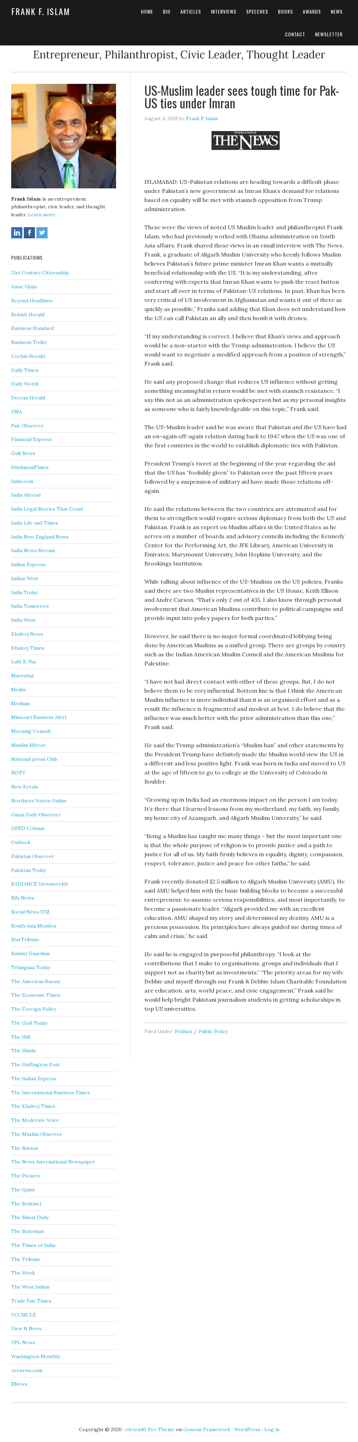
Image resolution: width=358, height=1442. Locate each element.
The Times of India (33, 1245)
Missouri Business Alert (39, 717)
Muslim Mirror (28, 745)
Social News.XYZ (30, 912)
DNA (16, 412)
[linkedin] (16, 232)
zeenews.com (26, 1370)
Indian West (24, 578)
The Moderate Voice (35, 1120)
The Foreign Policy (33, 1009)
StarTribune (25, 939)
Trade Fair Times (31, 1301)
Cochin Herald (28, 356)
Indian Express (28, 564)
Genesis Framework (206, 1429)
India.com (22, 481)
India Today (24, 592)
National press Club (34, 759)
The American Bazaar (36, 981)
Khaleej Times (27, 648)
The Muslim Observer (36, 1134)
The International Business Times (50, 1092)
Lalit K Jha (23, 661)
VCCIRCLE (23, 1315)
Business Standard (32, 328)
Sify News (22, 898)
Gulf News (23, 453)
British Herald (27, 314)
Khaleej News (27, 634)
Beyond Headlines (31, 300)
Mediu (18, 689)
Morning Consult (31, 731)
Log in (271, 1429)
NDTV (18, 773)
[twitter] (42, 232)
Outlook (20, 842)
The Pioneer (26, 1176)
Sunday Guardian (30, 953)
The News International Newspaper (53, 1162)
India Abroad (26, 495)
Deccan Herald (28, 398)
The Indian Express (33, 1078)
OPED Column (27, 828)
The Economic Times (35, 995)
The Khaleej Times (33, 1106)
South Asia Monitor (34, 926)
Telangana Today (30, 967)
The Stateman (27, 1231)
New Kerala (24, 787)
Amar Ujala (24, 286)
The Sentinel (26, 1204)
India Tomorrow (30, 606)
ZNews (19, 1384)
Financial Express (31, 439)
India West (23, 620)
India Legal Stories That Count (47, 509)
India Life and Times (34, 523)
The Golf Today (29, 1023)
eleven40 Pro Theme (150, 1429)
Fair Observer (27, 426)
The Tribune (26, 1259)
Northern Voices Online (39, 801)
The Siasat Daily (30, 1217)
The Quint (23, 1190)
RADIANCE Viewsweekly (39, 884)
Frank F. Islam (40, 11)
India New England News (40, 537)
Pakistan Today (28, 870)
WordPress (247, 1429)
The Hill (20, 1037)
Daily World (24, 384)
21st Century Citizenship (40, 272)
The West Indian (30, 1287)
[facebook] (29, 232)
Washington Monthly (35, 1356)
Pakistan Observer (32, 856)
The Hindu (23, 1050)
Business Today (29, 342)
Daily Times (24, 370)
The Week (23, 1273)
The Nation (24, 1148)
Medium (20, 703)
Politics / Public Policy (201, 1031)
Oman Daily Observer (36, 815)
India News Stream (33, 550)
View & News (26, 1328)
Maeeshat (22, 675)
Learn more (42, 214)
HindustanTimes (30, 467)
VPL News (23, 1342)
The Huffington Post (35, 1064)
